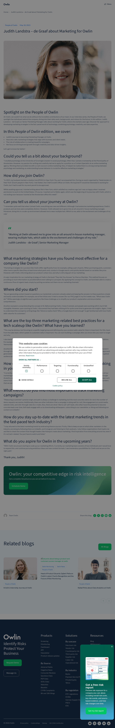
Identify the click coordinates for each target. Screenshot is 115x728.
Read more (30, 356)
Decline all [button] (67, 380)
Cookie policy (57, 386)
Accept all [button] (87, 380)
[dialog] (57, 364)
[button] (57, 360)
